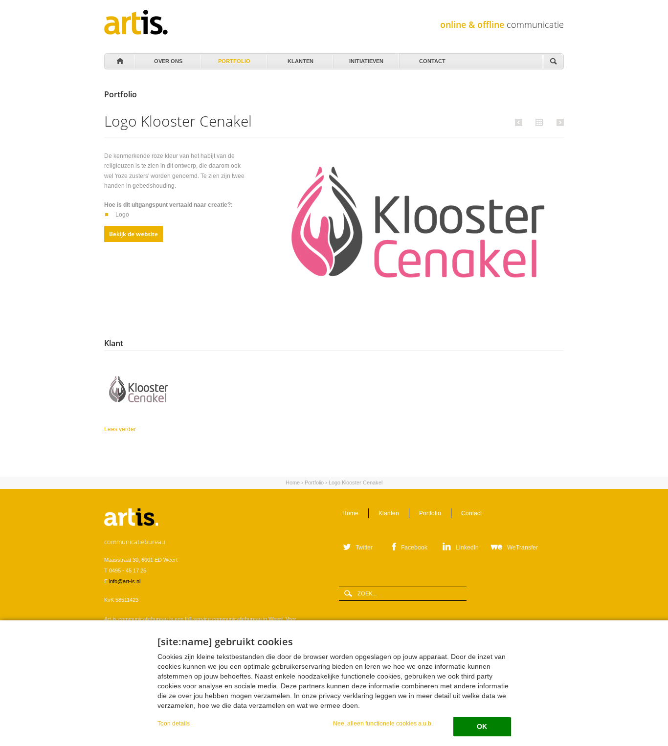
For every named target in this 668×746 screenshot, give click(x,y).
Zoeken (553, 61)
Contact (432, 58)
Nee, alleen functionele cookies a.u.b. (383, 723)
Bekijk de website (133, 234)
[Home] (136, 22)
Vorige (520, 122)
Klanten (300, 58)
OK (482, 726)
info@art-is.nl (124, 581)
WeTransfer (522, 547)
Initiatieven (366, 58)
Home (119, 61)
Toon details (173, 723)
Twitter (364, 547)
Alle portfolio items (538, 121)
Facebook (414, 547)
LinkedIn (467, 547)
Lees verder (149, 429)
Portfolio (234, 58)
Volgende (559, 122)
